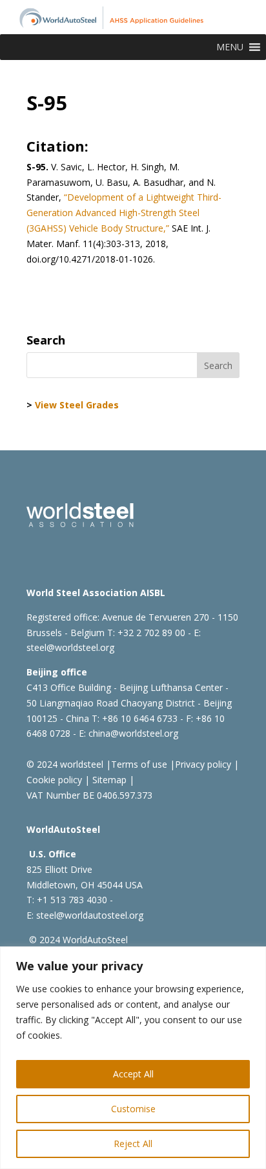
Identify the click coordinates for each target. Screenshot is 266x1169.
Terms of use (139, 764)
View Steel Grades (77, 405)
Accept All (133, 1074)
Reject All (133, 1143)
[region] (133, 1057)
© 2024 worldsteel (64, 764)
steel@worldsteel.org (70, 647)
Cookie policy (54, 780)
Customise (133, 1109)
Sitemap (108, 780)
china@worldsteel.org (133, 733)
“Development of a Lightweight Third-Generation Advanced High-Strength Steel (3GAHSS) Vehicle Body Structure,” (123, 212)
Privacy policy (203, 764)
